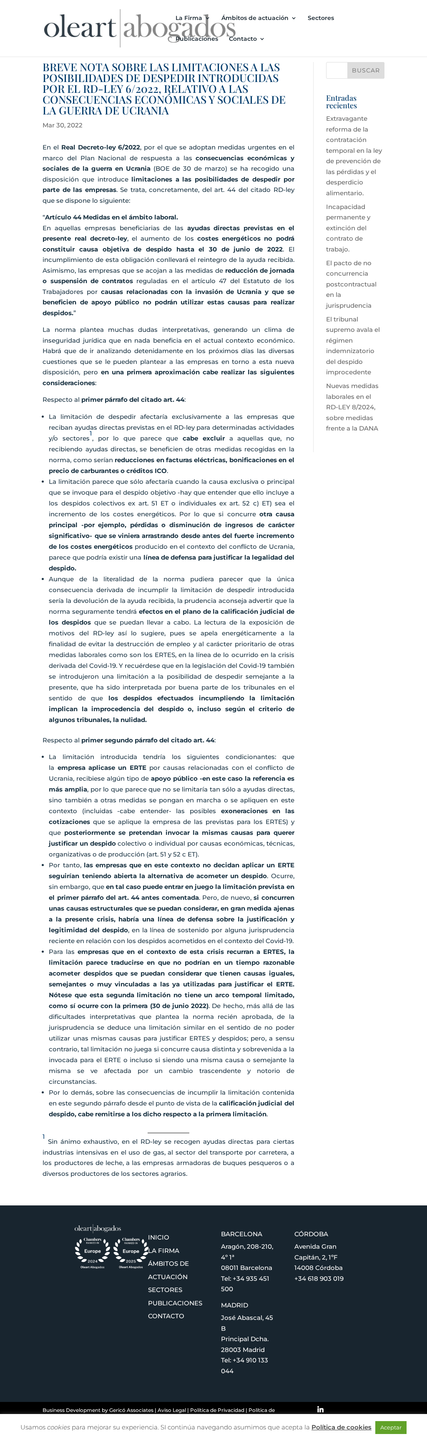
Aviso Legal (172, 1410)
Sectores (321, 18)
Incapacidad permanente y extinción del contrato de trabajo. (348, 228)
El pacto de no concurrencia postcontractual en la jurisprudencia (351, 284)
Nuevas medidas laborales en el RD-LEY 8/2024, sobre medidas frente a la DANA (352, 407)
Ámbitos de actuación (255, 18)
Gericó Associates (131, 1410)
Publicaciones (197, 39)
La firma (163, 1251)
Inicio (158, 1237)
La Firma (189, 18)
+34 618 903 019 (319, 1278)
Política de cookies (341, 1427)
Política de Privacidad (217, 1410)
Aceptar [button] (391, 1427)
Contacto (243, 39)
